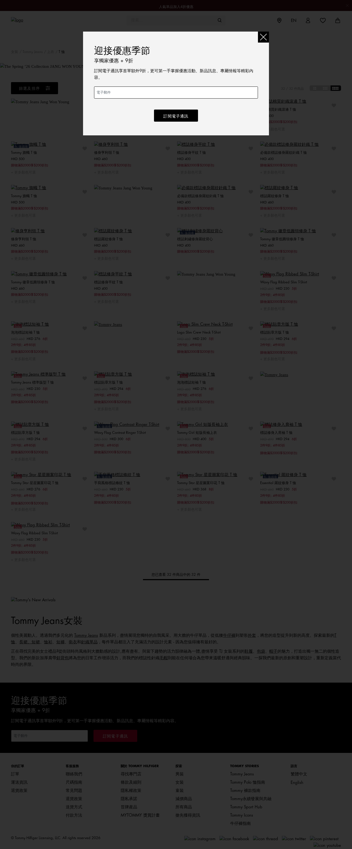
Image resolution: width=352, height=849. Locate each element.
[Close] (263, 37)
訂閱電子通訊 (175, 116)
